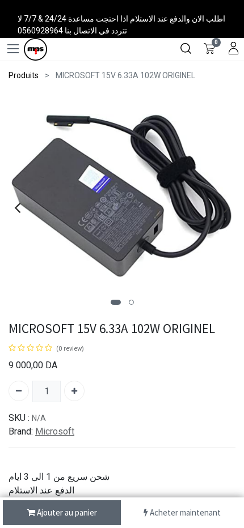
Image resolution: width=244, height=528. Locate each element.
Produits (24, 75)
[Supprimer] (19, 391)
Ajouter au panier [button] (66, 512)
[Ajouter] (74, 391)
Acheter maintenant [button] (184, 512)
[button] (116, 302)
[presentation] (17, 207)
